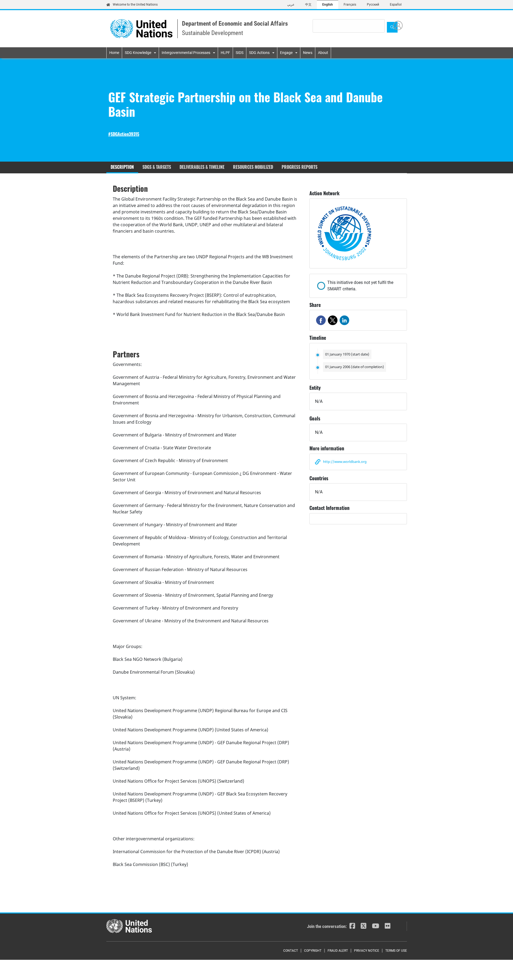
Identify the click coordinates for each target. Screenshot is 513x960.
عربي (290, 4)
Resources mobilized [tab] (253, 167)
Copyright (312, 951)
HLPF (225, 52)
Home (114, 52)
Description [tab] (122, 167)
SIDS (239, 52)
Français (350, 4)
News (307, 52)
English (327, 4)
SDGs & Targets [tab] (156, 167)
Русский (373, 4)
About (323, 52)
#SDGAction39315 (123, 134)
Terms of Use (396, 951)
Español (396, 4)
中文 (308, 4)
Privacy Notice (366, 951)
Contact (290, 951)
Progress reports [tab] (299, 167)
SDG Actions (259, 52)
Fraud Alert (338, 951)
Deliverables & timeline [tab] (202, 167)
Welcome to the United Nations (135, 4)
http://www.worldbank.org (345, 461)
